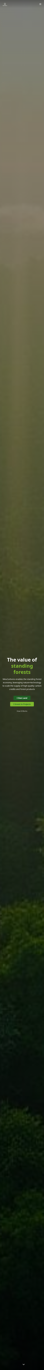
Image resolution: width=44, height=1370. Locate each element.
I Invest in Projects (22, 704)
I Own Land (22, 698)
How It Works (22, 711)
